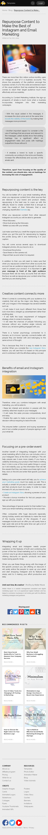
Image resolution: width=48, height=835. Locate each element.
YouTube (19, 823)
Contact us (6, 781)
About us (5, 769)
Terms (25, 828)
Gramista (23, 210)
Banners (27, 801)
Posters (27, 789)
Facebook (10, 611)
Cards (4, 792)
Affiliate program (8, 772)
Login (41, 3)
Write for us (6, 778)
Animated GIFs (7, 809)
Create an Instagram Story (13, 493)
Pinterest (21, 611)
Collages (5, 801)
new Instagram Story (37, 348)
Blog (26, 778)
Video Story (28, 795)
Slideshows (6, 798)
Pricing (5, 775)
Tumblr (38, 611)
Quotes (27, 798)
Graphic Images (8, 789)
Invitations (28, 803)
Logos (26, 792)
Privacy (31, 828)
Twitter (15, 611)
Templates (28, 769)
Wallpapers (28, 806)
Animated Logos (8, 795)
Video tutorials (29, 781)
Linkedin (26, 611)
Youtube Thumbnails (10, 806)
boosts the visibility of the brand (17, 119)
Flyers (4, 803)
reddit (32, 611)
